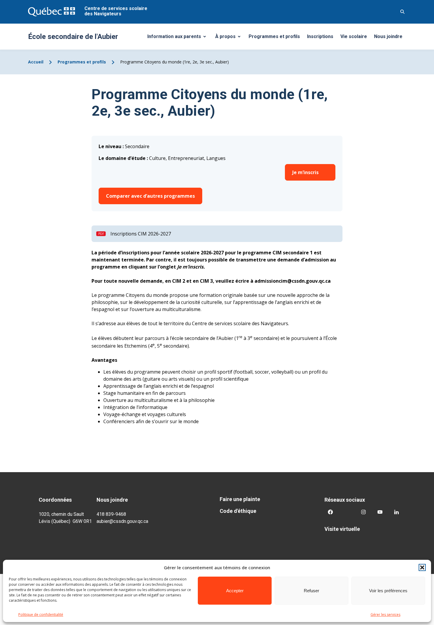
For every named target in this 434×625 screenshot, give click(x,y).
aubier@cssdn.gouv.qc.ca (122, 521)
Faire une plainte (240, 499)
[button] (422, 567)
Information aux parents (179, 38)
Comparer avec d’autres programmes (150, 196)
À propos (230, 38)
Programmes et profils (274, 36)
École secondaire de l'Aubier (73, 36)
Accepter (235, 590)
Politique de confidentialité (40, 614)
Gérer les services (385, 614)
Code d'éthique (238, 511)
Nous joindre (388, 36)
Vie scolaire (353, 36)
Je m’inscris (305, 172)
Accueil (35, 62)
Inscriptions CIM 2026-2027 (140, 233)
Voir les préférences (388, 590)
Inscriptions (320, 36)
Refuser (311, 590)
